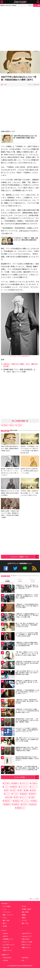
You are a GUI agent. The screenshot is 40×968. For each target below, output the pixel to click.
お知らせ (5, 936)
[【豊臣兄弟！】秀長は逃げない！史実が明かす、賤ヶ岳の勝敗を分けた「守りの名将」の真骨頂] (8, 598)
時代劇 (33, 790)
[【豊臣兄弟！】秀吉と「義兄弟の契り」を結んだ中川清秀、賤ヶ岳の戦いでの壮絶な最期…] (8, 703)
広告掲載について (8, 939)
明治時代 (33, 794)
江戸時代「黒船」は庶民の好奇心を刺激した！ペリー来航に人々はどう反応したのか (29, 493)
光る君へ (25, 804)
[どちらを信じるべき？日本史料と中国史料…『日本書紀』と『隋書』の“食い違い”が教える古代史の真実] (8, 636)
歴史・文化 (4, 84)
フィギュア (26, 801)
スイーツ (34, 787)
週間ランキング (26, 947)
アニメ (6, 787)
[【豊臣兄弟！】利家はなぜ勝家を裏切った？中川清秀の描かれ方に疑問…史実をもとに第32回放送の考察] (8, 646)
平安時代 (34, 783)
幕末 (12, 425)
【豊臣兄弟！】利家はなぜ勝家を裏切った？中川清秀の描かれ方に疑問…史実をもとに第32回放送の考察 (27, 644)
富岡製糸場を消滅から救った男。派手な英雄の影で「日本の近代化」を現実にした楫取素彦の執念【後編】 (27, 748)
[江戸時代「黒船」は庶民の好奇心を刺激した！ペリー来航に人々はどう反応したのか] (30, 484)
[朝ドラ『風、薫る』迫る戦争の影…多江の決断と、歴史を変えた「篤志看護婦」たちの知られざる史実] (8, 627)
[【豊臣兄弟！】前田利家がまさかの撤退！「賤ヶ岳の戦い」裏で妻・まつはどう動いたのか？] (8, 684)
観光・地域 (6, 920)
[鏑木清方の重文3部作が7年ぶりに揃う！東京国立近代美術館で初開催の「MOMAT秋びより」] (8, 760)
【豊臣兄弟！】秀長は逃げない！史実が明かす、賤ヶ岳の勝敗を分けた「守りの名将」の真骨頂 (27, 596)
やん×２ (30, 84)
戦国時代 (15, 783)
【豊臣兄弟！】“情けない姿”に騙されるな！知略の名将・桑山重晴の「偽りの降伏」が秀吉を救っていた (27, 586)
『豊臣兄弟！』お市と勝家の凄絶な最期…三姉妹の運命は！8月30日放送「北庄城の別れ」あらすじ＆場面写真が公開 (27, 768)
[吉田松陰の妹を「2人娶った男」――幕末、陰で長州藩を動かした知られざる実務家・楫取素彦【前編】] (8, 722)
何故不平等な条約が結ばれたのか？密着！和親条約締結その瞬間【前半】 (25, 137)
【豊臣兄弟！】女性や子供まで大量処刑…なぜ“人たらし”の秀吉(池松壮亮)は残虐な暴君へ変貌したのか (27, 710)
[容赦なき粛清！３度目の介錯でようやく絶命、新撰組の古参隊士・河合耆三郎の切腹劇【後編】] (10, 504)
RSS (34, 568)
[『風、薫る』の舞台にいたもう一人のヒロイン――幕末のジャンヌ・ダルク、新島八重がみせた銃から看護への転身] (8, 655)
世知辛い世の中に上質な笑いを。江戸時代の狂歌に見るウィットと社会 (29, 471)
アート (5, 909)
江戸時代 (19, 425)
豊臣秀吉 (17, 801)
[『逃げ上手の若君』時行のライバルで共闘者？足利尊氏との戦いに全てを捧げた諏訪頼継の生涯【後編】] (8, 674)
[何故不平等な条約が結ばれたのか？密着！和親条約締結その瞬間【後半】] (20, 62)
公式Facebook (6, 568)
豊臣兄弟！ (8, 801)
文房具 (32, 797)
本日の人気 (6, 947)
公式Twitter (15, 568)
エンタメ (24, 920)
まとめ (24, 906)
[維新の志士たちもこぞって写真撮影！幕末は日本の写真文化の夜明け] (10, 484)
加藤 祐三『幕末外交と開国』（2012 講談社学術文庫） (20, 365)
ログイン (31, 5)
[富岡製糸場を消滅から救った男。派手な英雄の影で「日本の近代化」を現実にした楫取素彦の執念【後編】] (8, 751)
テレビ (8, 794)
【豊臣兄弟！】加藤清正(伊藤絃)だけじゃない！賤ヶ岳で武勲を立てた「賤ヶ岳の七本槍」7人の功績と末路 (27, 615)
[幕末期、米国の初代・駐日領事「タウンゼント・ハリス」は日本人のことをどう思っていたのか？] (10, 461)
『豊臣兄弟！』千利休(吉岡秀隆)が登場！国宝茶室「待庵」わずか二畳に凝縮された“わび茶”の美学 (27, 605)
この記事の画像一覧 (21, 421)
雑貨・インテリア (8, 915)
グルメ (5, 918)
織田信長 (24, 794)
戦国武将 (14, 787)
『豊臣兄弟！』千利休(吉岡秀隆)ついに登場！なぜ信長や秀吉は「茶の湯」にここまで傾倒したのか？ (27, 691)
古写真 (5, 926)
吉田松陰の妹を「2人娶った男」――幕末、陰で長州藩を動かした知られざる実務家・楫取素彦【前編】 (27, 720)
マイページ (6, 942)
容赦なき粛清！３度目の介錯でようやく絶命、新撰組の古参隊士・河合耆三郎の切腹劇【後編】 (10, 514)
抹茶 (17, 797)
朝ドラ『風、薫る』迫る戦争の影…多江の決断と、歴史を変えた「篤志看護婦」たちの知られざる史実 (27, 624)
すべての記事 (6, 906)
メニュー (1, 2)
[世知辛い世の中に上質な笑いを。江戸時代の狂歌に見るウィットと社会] (30, 461)
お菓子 (14, 790)
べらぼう (15, 794)
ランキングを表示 (19, 777)
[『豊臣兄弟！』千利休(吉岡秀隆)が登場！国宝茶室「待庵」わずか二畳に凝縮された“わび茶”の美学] (8, 608)
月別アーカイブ (26, 945)
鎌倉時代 (7, 804)
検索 (38, 2)
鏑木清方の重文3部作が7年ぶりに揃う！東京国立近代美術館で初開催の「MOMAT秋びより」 (27, 758)
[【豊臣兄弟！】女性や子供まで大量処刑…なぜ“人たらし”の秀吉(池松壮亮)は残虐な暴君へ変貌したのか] (8, 712)
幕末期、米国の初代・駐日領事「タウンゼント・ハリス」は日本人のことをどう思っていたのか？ (10, 472)
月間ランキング (7, 950)
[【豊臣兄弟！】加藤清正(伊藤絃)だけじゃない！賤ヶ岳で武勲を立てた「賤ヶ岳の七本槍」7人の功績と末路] (8, 617)
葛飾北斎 (33, 804)
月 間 (33, 580)
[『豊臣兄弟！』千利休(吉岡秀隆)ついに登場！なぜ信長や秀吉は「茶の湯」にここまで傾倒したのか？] (8, 693)
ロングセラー (24, 787)
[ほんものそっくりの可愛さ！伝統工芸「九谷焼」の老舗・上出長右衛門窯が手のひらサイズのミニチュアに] (8, 732)
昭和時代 (16, 804)
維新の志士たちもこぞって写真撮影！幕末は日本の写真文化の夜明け (10, 493)
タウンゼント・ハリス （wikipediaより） (20, 356)
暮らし (5, 923)
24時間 (7, 580)
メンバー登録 (37, 5)
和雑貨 (24, 915)
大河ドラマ (25, 783)
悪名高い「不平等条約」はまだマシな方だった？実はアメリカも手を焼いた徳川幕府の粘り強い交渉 (29, 449)
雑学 (7, 790)
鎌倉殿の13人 (21, 808)
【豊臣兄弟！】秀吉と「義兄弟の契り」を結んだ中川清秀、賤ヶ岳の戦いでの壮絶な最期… (27, 701)
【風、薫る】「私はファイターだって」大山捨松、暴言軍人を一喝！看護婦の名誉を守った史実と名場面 (27, 739)
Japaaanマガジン (27, 933)
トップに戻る (35, 899)
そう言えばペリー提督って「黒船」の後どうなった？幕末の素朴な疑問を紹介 (26, 239)
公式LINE (25, 568)
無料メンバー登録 (27, 942)
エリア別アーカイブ (8, 945)
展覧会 (35, 801)
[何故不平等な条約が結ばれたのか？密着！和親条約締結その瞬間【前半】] (10, 439)
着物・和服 (25, 912)
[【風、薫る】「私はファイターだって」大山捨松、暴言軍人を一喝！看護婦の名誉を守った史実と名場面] (8, 741)
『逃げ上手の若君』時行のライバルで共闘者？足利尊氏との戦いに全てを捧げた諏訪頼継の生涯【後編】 (27, 672)
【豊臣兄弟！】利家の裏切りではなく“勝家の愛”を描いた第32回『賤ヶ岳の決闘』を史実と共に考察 (27, 663)
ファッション (6, 912)
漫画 (27, 790)
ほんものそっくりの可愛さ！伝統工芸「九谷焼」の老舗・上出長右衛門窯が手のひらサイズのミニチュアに (27, 729)
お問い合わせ (26, 939)
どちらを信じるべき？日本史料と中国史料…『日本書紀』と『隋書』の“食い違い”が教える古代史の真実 (27, 634)
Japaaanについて (27, 936)
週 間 (19, 580)
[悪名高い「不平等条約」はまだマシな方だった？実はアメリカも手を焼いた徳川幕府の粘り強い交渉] (30, 439)
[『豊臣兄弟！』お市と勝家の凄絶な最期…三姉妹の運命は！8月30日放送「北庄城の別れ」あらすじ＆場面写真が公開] (8, 770)
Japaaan (20, 2)
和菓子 (24, 918)
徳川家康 (9, 797)
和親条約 (5, 425)
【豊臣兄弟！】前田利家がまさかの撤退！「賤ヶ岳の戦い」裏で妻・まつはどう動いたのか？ (27, 682)
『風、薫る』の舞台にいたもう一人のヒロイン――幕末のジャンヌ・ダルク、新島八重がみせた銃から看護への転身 (27, 653)
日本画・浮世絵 (26, 909)
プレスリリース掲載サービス (19, 557)
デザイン (24, 797)
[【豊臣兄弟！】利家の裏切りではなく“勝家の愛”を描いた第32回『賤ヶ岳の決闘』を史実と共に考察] (8, 665)
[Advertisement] (20, 29)
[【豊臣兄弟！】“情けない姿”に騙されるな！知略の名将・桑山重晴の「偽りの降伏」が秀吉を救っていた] (8, 588)
